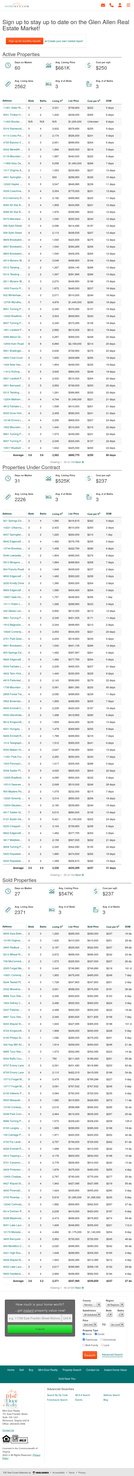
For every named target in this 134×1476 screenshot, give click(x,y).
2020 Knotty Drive (13, 583)
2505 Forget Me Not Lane (18, 968)
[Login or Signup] (120, 5)
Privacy (82, 1472)
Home (88, 1334)
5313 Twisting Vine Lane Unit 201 (22, 267)
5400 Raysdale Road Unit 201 (20, 854)
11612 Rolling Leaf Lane (17, 371)
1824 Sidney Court (14, 1003)
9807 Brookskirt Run (15, 246)
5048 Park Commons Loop (18, 1114)
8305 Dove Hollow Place (17, 413)
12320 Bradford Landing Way (20, 316)
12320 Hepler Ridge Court (18, 184)
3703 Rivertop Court (15, 1197)
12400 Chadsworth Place (18, 1176)
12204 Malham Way (14, 399)
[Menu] (128, 5)
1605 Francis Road (14, 288)
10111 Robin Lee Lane (16, 604)
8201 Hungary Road (15, 729)
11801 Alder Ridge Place (18, 108)
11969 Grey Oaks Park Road (20, 163)
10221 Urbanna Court (15, 527)
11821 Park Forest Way (16, 757)
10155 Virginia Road (15, 940)
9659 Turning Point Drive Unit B (21, 847)
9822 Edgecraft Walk (15, 833)
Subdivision (89, 1310)
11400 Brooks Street (15, 121)
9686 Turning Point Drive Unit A (21, 1121)
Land (106, 1345)
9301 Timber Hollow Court (18, 115)
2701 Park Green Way (16, 639)
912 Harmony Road (14, 198)
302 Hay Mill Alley (13, 1044)
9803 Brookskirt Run (15, 253)
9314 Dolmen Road (14, 1211)
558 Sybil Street (12, 233)
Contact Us (8, 1430)
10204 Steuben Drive (15, 805)
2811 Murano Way (13, 281)
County (87, 1300)
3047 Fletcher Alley (14, 1010)
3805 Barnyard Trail (14, 1239)
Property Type (90, 1330)
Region (110, 1300)
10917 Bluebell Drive (15, 448)
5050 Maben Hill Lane (16, 750)
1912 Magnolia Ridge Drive (19, 625)
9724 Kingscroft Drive (15, 1031)
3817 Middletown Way (16, 840)
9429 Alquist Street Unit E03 (19, 1260)
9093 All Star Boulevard (17, 205)
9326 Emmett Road (14, 1149)
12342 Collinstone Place (17, 1204)
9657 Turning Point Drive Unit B (21, 323)
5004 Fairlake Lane (14, 666)
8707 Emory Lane (13, 1065)
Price (85, 1320)
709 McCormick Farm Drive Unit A (23, 961)
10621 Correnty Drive (15, 975)
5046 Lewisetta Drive (15, 555)
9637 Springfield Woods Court (20, 534)
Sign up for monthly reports (25, 41)
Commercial (109, 1339)
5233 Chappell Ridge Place (19, 826)
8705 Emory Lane (13, 1072)
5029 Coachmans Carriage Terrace (23, 191)
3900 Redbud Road (14, 947)
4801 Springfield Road (16, 177)
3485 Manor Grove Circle (17, 337)
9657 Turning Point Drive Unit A (21, 441)
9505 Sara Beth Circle (16, 933)
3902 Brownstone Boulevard (19, 701)
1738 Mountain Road (15, 687)
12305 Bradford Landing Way (20, 777)
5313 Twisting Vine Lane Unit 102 (22, 392)
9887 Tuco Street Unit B (17, 1017)
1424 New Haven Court (17, 364)
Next (78, 462)
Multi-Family (91, 1345)
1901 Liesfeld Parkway (16, 330)
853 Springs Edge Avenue (18, 652)
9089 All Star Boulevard (17, 212)
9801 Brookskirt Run (15, 645)
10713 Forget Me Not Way (18, 1079)
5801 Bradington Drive (16, 351)
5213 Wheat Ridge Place (17, 954)
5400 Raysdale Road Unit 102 (20, 861)
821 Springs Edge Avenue (18, 521)
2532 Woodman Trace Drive (19, 989)
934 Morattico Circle (14, 1246)
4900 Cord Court (13, 358)
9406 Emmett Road (14, 736)
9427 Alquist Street (14, 1183)
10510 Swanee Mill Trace (18, 784)
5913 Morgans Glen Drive (18, 562)
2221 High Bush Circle (16, 1253)
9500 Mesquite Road (15, 1100)
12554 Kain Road (13, 344)
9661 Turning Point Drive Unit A (21, 434)
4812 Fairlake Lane (14, 406)
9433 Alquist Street (14, 1024)
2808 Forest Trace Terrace (18, 694)
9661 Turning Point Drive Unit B (21, 618)
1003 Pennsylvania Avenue (19, 763)
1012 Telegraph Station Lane (20, 743)
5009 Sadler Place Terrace (18, 770)
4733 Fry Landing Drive (16, 1142)
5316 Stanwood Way (15, 128)
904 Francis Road (13, 569)
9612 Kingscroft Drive (15, 722)
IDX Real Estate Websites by (17, 1472)
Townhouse (91, 1339)
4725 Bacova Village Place (19, 142)
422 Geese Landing (14, 611)
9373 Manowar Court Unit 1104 (21, 219)
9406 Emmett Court (14, 708)
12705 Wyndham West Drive (19, 302)
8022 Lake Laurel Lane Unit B (20, 1267)
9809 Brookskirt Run (15, 240)
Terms (72, 1472)
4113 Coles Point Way (16, 135)
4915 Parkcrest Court (15, 680)
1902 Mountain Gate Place (18, 427)
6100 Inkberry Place (14, 1093)
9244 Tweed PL (12, 982)
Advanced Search (112, 1354)
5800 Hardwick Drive (15, 1274)
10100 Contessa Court (16, 1107)
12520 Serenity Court (15, 798)
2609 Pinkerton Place (15, 1169)
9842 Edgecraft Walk (15, 541)
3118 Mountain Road (15, 156)
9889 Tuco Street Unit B (17, 996)
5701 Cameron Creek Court (19, 1162)
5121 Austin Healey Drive (18, 819)
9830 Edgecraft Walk (15, 576)
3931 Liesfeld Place (14, 378)
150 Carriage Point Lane (17, 1135)
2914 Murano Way (13, 260)
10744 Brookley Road (16, 548)
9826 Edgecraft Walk (15, 659)
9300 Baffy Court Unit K (17, 1058)
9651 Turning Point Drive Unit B (21, 309)
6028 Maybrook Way (15, 1218)
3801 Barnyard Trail (14, 385)
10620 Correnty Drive (15, 632)
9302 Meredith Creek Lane (18, 149)
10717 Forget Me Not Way (18, 1086)
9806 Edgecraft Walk (15, 590)
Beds (109, 1310)
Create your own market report (65, 41)
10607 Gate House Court (17, 597)
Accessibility (59, 1472)
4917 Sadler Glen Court (17, 812)
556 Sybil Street (12, 226)
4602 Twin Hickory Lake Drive (20, 673)
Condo (100, 1334)
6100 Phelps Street (14, 1038)
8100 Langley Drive (14, 1128)
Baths (120, 1310)
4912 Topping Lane (14, 1156)
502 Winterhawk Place (16, 295)
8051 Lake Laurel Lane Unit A (20, 1225)
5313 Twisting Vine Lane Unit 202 (22, 274)
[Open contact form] (103, 5)
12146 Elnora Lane (14, 420)
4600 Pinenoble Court (16, 1190)
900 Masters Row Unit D (17, 791)
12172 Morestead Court (17, 1232)
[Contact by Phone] (111, 5)
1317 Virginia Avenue (15, 170)
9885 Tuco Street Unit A (17, 1051)
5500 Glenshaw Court (16, 715)
